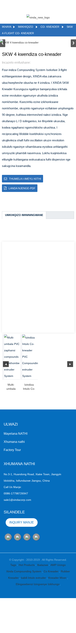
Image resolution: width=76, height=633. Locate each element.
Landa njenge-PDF (22, 188)
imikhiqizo (25, 26)
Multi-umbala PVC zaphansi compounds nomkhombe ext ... (11, 387)
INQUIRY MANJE (21, 522)
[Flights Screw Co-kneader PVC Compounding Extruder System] (30, 356)
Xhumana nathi (14, 441)
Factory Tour (12, 450)
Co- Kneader (50, 26)
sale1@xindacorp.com (17, 499)
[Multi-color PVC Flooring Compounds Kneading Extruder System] (12, 356)
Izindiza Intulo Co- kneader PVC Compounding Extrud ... (29, 387)
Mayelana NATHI (15, 433)
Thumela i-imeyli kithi (25, 178)
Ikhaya (6, 26)
